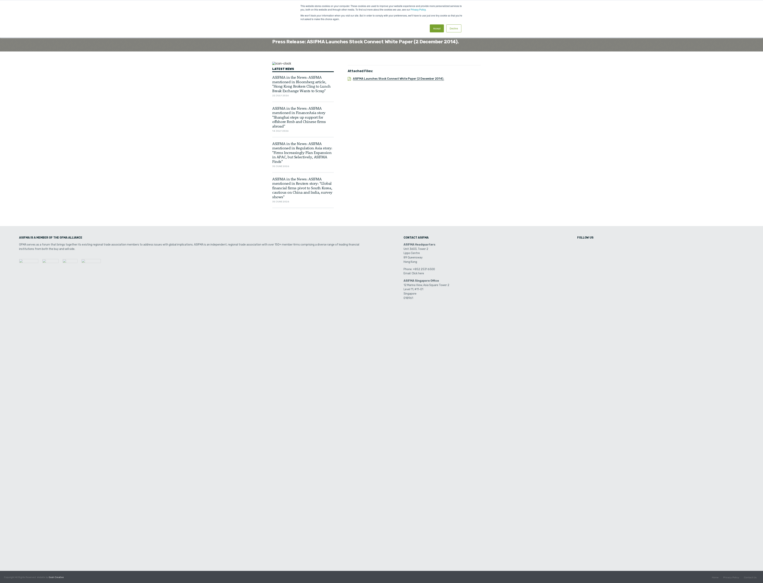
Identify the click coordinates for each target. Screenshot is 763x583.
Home (715, 577)
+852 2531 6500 (424, 269)
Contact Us (750, 577)
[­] (580, 246)
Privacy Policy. (418, 9)
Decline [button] (454, 28)
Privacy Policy (731, 577)
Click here (418, 273)
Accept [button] (437, 28)
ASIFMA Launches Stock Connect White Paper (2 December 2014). (398, 78)
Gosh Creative (56, 577)
